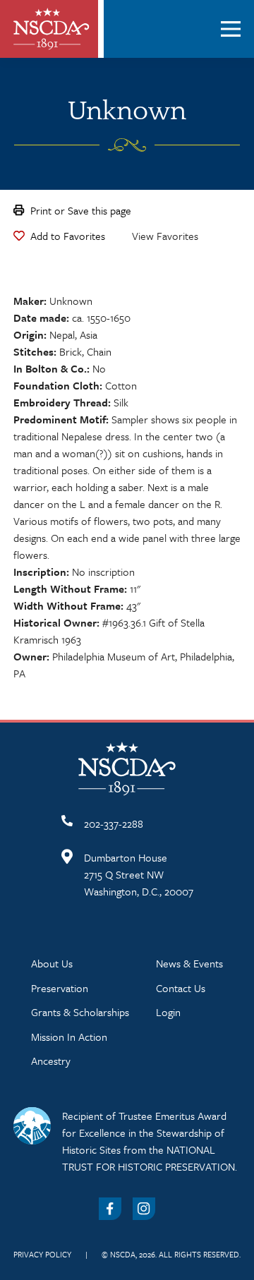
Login (168, 1012)
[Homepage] (51, 29)
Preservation (59, 988)
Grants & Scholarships (80, 1012)
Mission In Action (69, 1036)
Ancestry (51, 1060)
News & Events (189, 963)
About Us (52, 963)
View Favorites (165, 235)
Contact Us (180, 988)
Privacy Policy (42, 1254)
